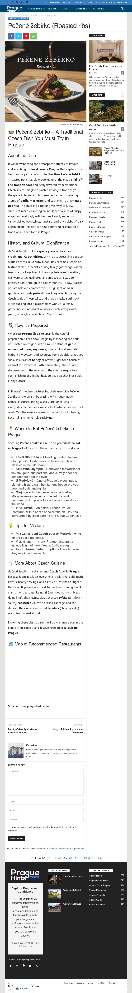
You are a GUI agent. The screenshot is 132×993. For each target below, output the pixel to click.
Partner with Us (83, 2)
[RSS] (22, 2)
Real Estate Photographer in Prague (106, 67)
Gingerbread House (72, 904)
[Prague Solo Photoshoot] (95, 165)
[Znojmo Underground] (54, 880)
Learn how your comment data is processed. (64, 848)
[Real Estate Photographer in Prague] (106, 51)
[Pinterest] (17, 2)
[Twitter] (27, 2)
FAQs (96, 2)
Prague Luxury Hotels (99, 203)
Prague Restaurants (98, 212)
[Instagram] (12, 2)
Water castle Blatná (72, 890)
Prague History (96, 241)
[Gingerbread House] (54, 907)
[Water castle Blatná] (54, 893)
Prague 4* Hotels (97, 217)
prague (92, 129)
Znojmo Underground (73, 876)
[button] (122, 8)
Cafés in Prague (96, 232)
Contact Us (120, 2)
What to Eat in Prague (23, 15)
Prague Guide (95, 222)
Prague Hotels (95, 198)
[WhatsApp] (33, 36)
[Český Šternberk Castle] (106, 111)
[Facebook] (7, 2)
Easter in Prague (97, 227)
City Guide (98, 9)
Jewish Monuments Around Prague (105, 246)
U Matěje (108, 175)
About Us (107, 2)
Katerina (31, 745)
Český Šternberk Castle (102, 125)
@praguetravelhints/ (85, 858)
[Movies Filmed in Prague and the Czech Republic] (95, 151)
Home (10, 15)
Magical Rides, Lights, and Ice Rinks (68, 730)
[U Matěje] (95, 179)
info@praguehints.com (29, 959)
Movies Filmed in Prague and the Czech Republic (114, 150)
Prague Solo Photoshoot (109, 163)
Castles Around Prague (100, 236)
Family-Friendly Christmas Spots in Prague (23, 730)
